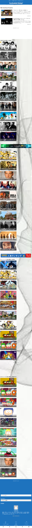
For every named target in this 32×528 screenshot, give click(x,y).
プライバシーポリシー (26, 525)
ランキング (5, 525)
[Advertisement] (16, 32)
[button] (30, 495)
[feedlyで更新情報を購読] (17, 515)
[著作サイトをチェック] (13, 515)
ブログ (16, 521)
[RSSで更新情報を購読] (18, 515)
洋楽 (26, 521)
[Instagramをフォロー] (16, 515)
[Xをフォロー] (14, 515)
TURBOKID (16, 510)
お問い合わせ (16, 525)
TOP (5, 521)
